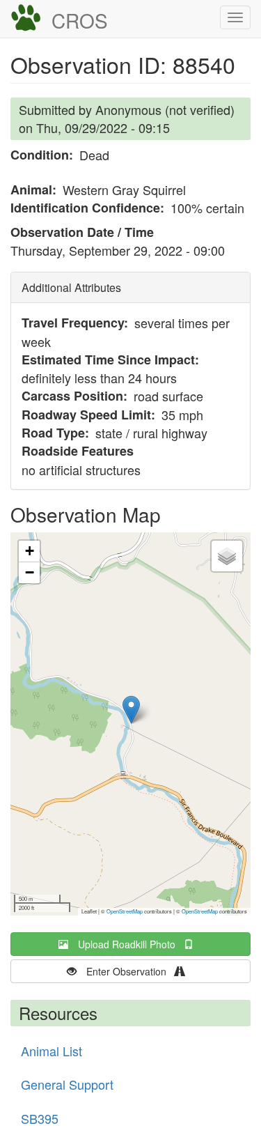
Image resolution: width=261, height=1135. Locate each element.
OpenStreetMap (124, 911)
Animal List (51, 1051)
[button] (131, 709)
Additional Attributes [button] (71, 287)
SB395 (39, 1118)
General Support (67, 1084)
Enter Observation (130, 971)
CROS (80, 20)
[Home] (26, 18)
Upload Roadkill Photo (131, 944)
